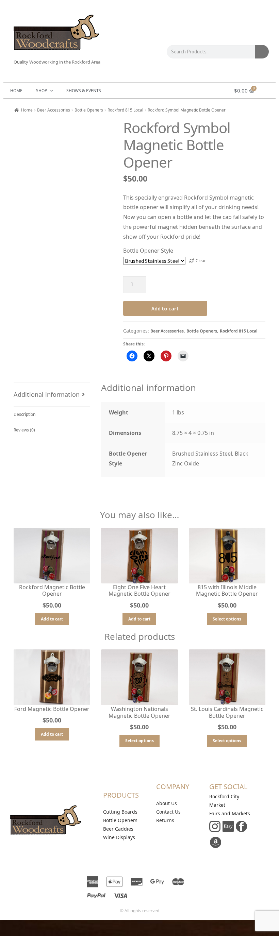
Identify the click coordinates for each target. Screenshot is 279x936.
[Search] (262, 51)
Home (16, 90)
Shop (41, 90)
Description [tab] (24, 414)
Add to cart (165, 308)
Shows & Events (83, 90)
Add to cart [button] (52, 619)
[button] (104, 127)
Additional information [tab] (47, 394)
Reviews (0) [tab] (24, 430)
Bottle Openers (89, 110)
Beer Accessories (53, 110)
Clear (201, 260)
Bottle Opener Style (148, 250)
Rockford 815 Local (125, 110)
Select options (227, 619)
